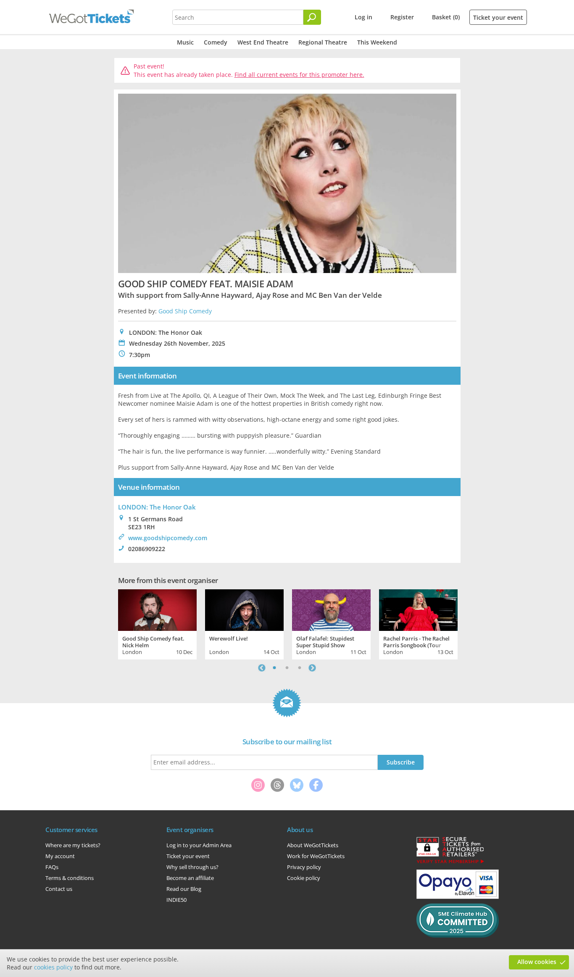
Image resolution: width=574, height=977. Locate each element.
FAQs (51, 867)
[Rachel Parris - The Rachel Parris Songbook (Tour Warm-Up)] (418, 609)
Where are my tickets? (72, 845)
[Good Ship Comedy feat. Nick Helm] (157, 609)
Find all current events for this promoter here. (299, 75)
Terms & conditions (69, 878)
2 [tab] (287, 668)
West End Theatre (262, 42)
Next (312, 668)
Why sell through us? (192, 867)
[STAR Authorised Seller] (450, 863)
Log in (363, 17)
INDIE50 (176, 899)
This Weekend (377, 42)
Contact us (58, 889)
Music (185, 42)
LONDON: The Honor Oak (157, 507)
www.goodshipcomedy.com (167, 538)
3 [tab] (299, 668)
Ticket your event (498, 17)
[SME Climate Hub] (457, 935)
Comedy (215, 42)
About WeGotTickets (312, 845)
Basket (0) (446, 17)
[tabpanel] (157, 623)
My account (60, 856)
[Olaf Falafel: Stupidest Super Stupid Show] (331, 609)
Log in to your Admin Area (199, 845)
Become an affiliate (190, 878)
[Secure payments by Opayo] (457, 897)
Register (402, 17)
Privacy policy (304, 867)
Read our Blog (183, 889)
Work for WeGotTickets (316, 856)
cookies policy (53, 967)
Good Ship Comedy (185, 311)
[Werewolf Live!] (244, 609)
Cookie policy (303, 878)
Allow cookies (536, 962)
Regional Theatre (322, 42)
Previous (262, 668)
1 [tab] (274, 668)
